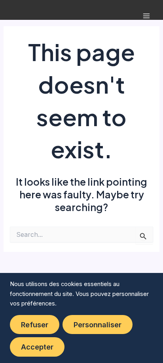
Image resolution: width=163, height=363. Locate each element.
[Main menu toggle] (146, 16)
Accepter (37, 346)
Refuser (34, 324)
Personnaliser (97, 324)
